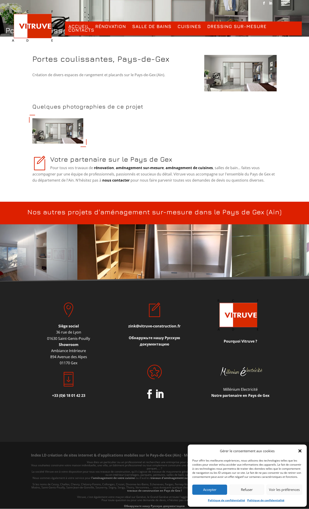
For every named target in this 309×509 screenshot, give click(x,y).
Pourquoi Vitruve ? (240, 341)
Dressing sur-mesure (236, 26)
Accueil (78, 26)
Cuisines (189, 26)
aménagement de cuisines (189, 167)
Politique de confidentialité (226, 500)
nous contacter (116, 180)
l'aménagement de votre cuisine (113, 478)
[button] (300, 451)
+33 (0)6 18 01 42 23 (68, 395)
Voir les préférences (284, 489)
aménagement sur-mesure (140, 167)
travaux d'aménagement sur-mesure (175, 478)
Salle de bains (151, 26)
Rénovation (110, 26)
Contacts (81, 30)
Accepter (209, 489)
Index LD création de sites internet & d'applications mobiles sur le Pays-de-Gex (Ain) (106, 455)
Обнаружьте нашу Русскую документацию (154, 506)
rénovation (103, 167)
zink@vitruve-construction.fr (154, 326)
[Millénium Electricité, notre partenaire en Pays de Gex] (240, 371)
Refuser (247, 489)
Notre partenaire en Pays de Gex (240, 395)
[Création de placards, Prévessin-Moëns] (57, 143)
